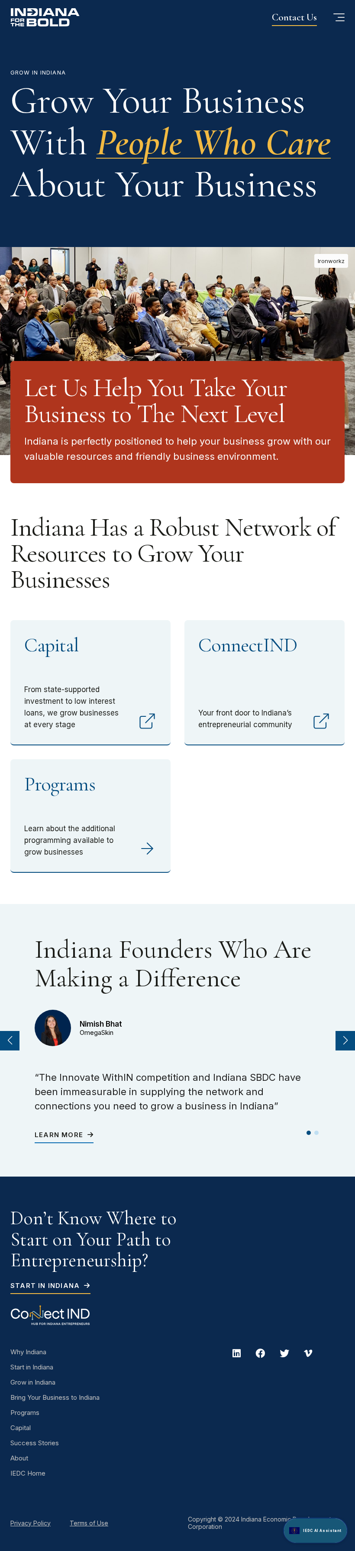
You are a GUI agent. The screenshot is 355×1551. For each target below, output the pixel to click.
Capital (20, 1428)
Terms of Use (89, 1523)
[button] (9, 1040)
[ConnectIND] (57, 1315)
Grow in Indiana (32, 1382)
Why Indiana (28, 1352)
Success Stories (34, 1443)
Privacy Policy (30, 1523)
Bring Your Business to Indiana (55, 1397)
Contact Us (294, 17)
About (19, 1458)
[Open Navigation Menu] (339, 17)
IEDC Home (27, 1473)
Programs (24, 1412)
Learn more (60, 1135)
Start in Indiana (46, 1285)
